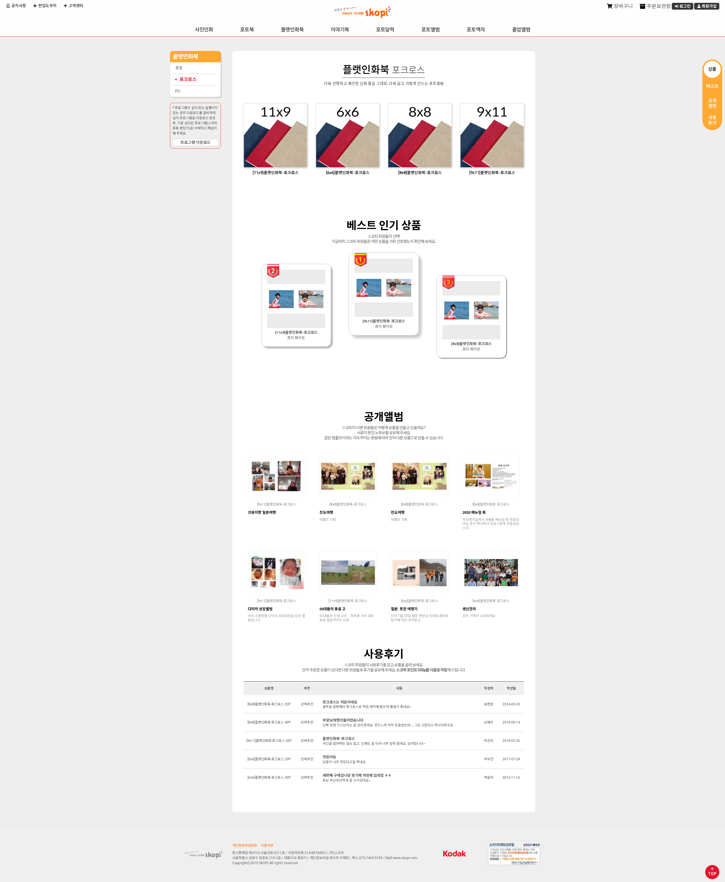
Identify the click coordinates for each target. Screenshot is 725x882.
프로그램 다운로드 (195, 142)
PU (177, 91)
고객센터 (75, 5)
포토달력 (385, 30)
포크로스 (188, 79)
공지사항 (18, 5)
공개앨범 (712, 103)
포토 (179, 68)
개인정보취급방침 (244, 845)
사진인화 (204, 30)
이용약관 (267, 845)
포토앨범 (430, 30)
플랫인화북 (292, 30)
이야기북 (340, 30)
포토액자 (476, 30)
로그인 (684, 6)
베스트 (712, 86)
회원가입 (709, 6)
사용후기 (712, 120)
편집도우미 (47, 5)
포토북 (247, 30)
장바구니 (623, 6)
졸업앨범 (521, 30)
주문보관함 (658, 6)
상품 (712, 69)
